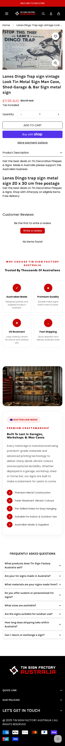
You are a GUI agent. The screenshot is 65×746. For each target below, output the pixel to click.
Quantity (8, 114)
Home (6, 25)
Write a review (32, 231)
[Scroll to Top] (35, 728)
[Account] (51, 14)
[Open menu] (6, 13)
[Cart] (59, 14)
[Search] (43, 14)
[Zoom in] (55, 63)
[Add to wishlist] (55, 36)
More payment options (33, 143)
